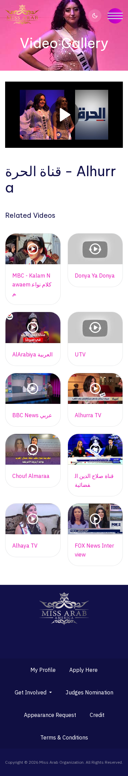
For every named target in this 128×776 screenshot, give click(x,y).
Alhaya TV (25, 545)
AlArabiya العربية (32, 354)
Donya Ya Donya (95, 275)
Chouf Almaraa (30, 475)
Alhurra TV (88, 415)
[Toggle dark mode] (94, 15)
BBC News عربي (32, 415)
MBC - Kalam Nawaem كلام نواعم (32, 284)
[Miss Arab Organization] (22, 14)
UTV (80, 354)
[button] (33, 692)
